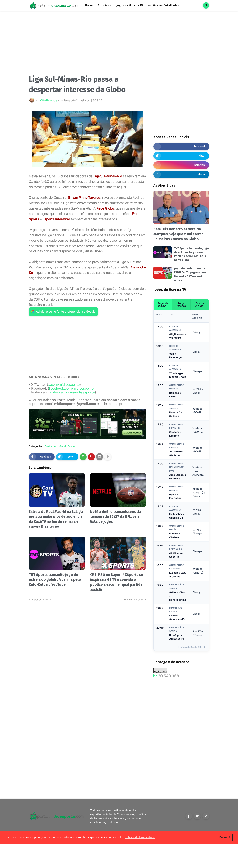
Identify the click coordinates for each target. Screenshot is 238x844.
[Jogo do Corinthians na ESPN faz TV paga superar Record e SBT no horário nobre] (162, 273)
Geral (63, 446)
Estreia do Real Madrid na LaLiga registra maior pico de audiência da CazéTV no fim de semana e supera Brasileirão (56, 519)
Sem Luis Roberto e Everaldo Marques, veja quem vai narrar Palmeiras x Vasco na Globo (178, 234)
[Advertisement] (87, 44)
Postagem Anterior (41, 599)
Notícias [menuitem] (103, 5)
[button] (206, 5)
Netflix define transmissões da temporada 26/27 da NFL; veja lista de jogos (115, 517)
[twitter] (197, 816)
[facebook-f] (188, 816)
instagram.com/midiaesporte (72, 392)
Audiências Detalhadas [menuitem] (163, 5)
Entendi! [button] (224, 837)
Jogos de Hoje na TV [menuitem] (129, 5)
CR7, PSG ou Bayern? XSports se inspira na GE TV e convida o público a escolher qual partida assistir (116, 582)
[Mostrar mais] (107, 456)
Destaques (51, 446)
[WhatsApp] (83, 456)
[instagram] (205, 816)
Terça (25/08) (181, 305)
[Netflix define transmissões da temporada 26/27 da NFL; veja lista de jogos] (118, 490)
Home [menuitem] (89, 5)
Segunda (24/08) (162, 305)
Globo (71, 446)
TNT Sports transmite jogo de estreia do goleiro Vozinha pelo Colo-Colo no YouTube (55, 580)
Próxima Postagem (133, 599)
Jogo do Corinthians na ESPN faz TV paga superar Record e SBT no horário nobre (191, 274)
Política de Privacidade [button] (140, 837)
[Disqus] (87, 648)
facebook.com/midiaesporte (71, 388)
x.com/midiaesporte (64, 384)
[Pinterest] (91, 456)
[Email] (99, 456)
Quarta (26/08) (200, 305)
